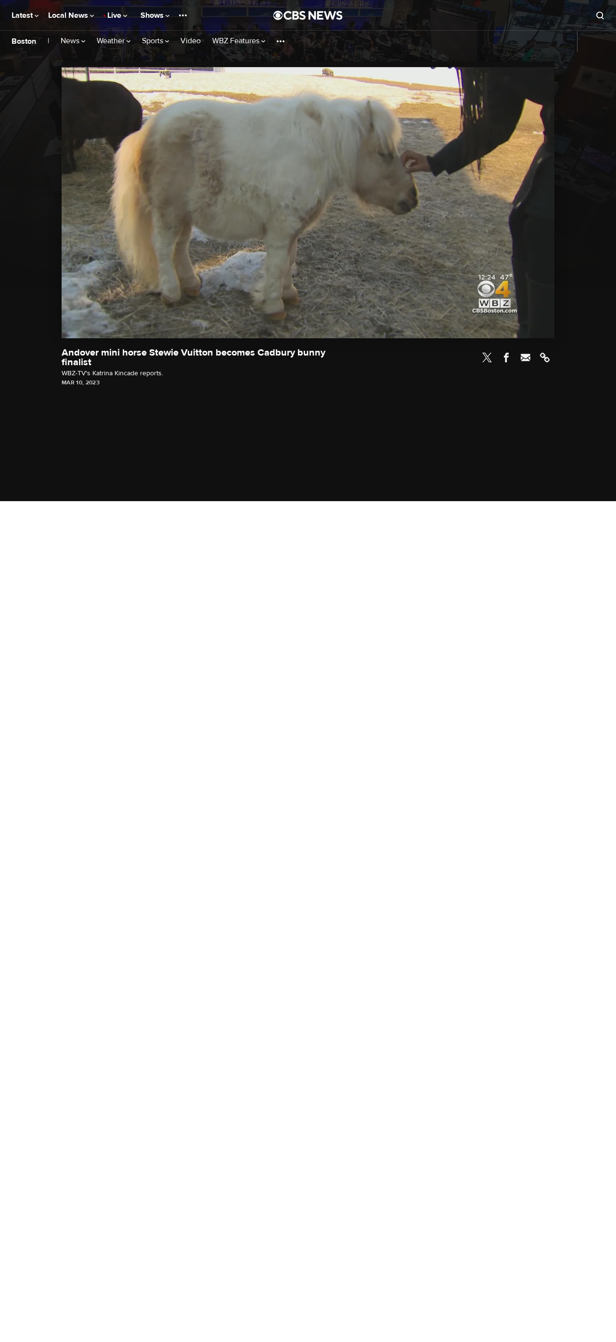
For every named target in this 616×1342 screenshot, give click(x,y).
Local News (69, 15)
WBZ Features (236, 41)
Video (190, 41)
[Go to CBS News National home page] (308, 15)
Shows (153, 15)
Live (115, 15)
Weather (112, 41)
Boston (24, 41)
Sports (153, 41)
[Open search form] (600, 15)
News (71, 41)
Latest (23, 15)
